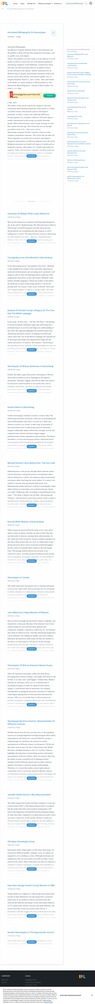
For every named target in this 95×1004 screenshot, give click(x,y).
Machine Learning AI (44, 3)
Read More (31, 241)
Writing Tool (31, 3)
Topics (22, 3)
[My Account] (91, 3)
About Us (4, 980)
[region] (47, 995)
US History (57, 3)
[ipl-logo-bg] (5, 3)
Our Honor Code (31, 985)
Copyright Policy (30, 980)
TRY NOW (50, 96)
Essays (15, 3)
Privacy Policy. (48, 1002)
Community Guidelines (33, 982)
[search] (86, 3)
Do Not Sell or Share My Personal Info (70, 995)
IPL (2, 9)
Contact (4, 982)
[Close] (92, 995)
